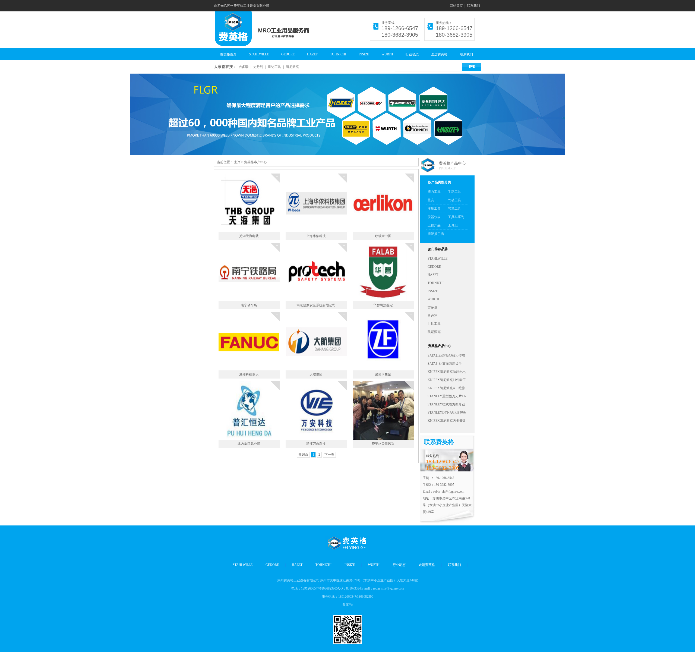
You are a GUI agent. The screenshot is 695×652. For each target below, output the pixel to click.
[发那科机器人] (275, 312)
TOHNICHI (338, 54)
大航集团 (316, 374)
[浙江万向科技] (342, 381)
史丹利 (258, 67)
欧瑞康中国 (383, 236)
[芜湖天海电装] (275, 173)
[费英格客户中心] (347, 114)
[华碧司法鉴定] (409, 242)
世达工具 (274, 67)
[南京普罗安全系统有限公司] (342, 242)
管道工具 (454, 208)
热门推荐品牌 (438, 249)
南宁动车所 (249, 305)
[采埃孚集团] (409, 312)
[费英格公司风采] (409, 381)
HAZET (312, 54)
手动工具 (454, 192)
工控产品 (434, 225)
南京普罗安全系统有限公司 (316, 305)
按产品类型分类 (439, 182)
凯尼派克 (292, 67)
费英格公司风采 (383, 444)
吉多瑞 (243, 67)
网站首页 (456, 6)
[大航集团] (342, 312)
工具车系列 (456, 217)
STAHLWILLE (259, 54)
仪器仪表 (434, 217)
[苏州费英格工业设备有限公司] (233, 43)
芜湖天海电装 (249, 236)
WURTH (387, 54)
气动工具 (454, 200)
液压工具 (434, 208)
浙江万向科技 (316, 444)
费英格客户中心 (255, 162)
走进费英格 (439, 54)
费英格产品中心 (452, 163)
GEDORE (288, 54)
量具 (431, 200)
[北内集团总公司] (275, 381)
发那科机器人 (249, 374)
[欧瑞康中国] (409, 173)
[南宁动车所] (275, 242)
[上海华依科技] (342, 173)
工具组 (453, 225)
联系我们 (473, 6)
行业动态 (412, 54)
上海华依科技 (316, 236)
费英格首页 (228, 54)
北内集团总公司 (249, 444)
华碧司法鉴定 (383, 305)
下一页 (329, 454)
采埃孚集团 (383, 374)
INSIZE (364, 54)
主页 (237, 162)
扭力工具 (434, 192)
